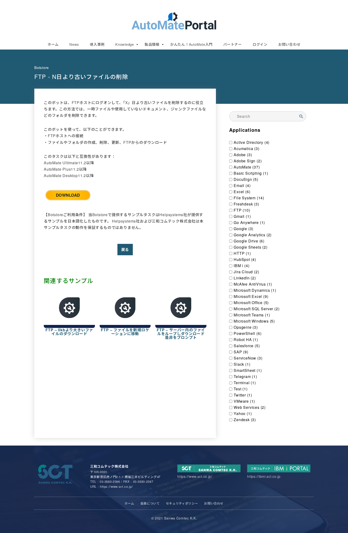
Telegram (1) (245, 376)
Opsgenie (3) (246, 327)
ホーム (53, 44)
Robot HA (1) (246, 340)
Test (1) (240, 389)
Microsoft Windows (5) (254, 321)
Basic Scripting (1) (251, 173)
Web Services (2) (250, 407)
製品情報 (152, 44)
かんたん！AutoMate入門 (191, 44)
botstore (41, 67)
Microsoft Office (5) (251, 303)
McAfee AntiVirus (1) (253, 284)
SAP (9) (241, 352)
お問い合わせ (289, 44)
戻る (125, 249)
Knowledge (124, 44)
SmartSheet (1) (248, 370)
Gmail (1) (242, 216)
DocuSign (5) (246, 179)
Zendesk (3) (245, 420)
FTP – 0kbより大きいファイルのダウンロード (69, 332)
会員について (150, 503)
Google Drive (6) (249, 241)
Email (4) (242, 185)
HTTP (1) (242, 253)
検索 (301, 116)
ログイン (260, 44)
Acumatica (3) (246, 148)
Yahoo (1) (243, 413)
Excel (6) (242, 192)
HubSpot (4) (245, 259)
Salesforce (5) (247, 346)
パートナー (232, 44)
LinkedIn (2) (245, 278)
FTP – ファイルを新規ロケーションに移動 (125, 332)
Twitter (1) (243, 395)
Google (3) (243, 229)
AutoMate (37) (247, 167)
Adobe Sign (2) (248, 161)
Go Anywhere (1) (249, 222)
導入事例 (97, 44)
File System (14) (249, 198)
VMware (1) (244, 401)
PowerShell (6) (247, 333)
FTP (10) (242, 210)
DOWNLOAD (68, 195)
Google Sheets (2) (251, 247)
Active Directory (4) (251, 142)
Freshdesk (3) (246, 204)
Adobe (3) (243, 155)
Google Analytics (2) (253, 235)
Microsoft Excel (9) (251, 296)
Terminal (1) (245, 383)
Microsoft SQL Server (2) (256, 309)
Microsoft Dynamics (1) (255, 290)
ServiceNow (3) (248, 358)
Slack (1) (242, 364)
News (74, 44)
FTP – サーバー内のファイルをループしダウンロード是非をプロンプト (181, 333)
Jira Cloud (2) (246, 272)
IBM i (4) (241, 266)
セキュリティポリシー (182, 503)
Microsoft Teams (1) (252, 315)
